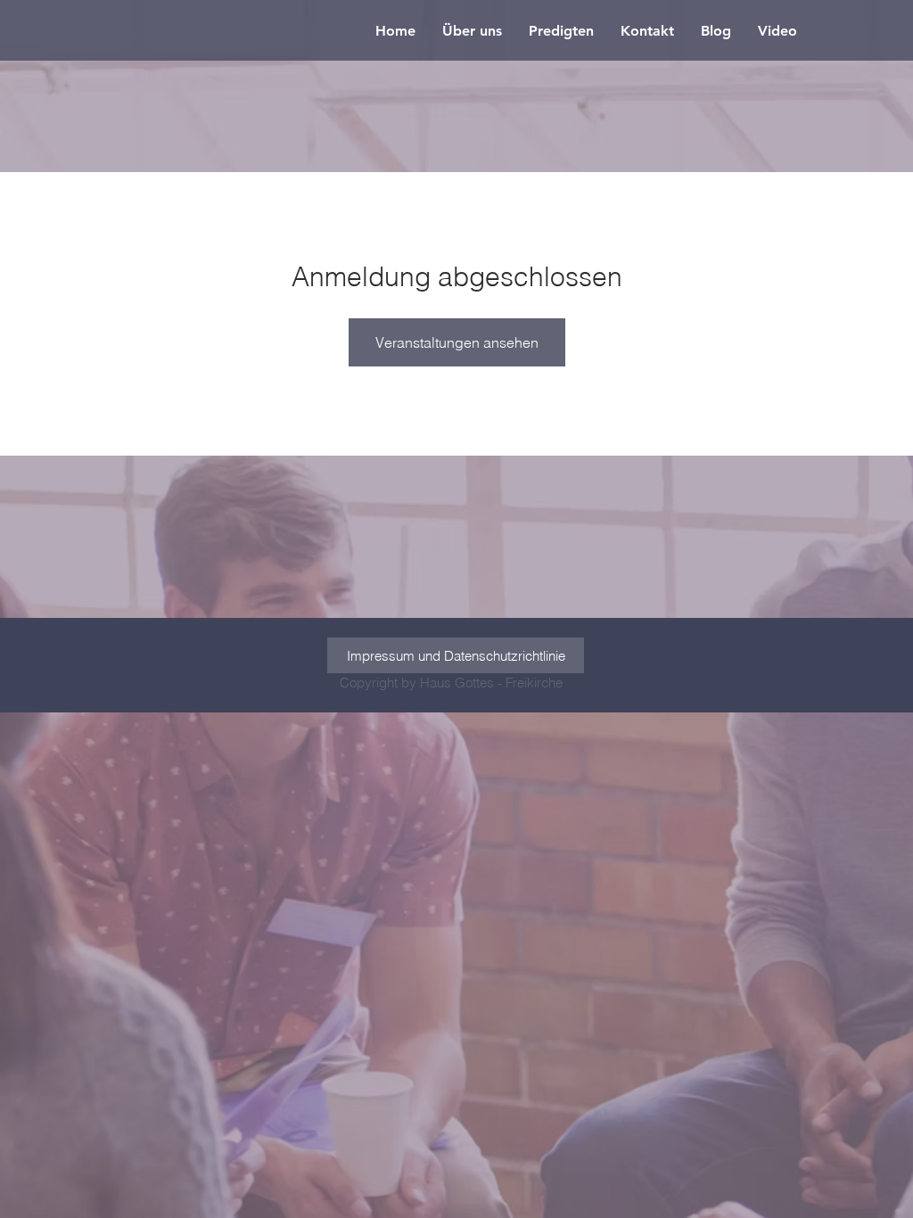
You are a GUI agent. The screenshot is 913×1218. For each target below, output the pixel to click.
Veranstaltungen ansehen (457, 342)
